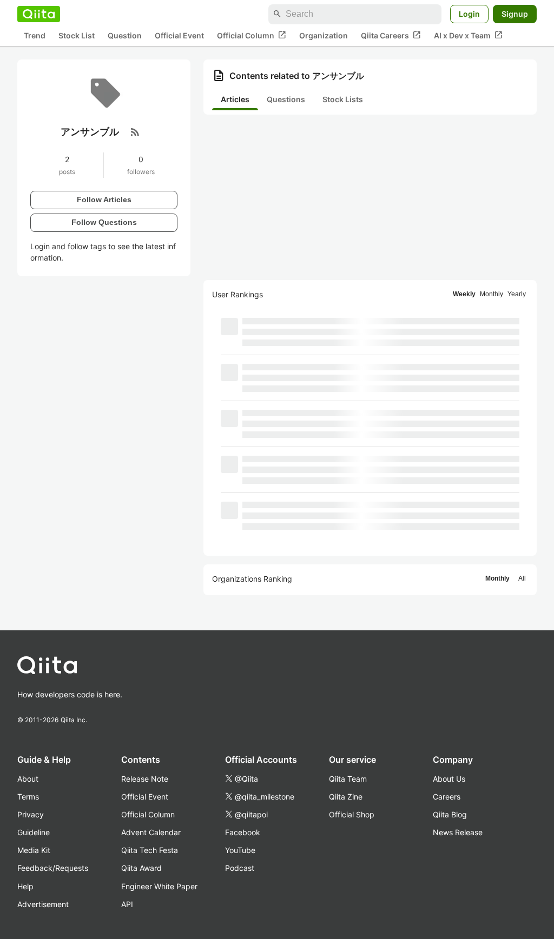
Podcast (239, 868)
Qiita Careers (391, 35)
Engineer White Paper (159, 886)
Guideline (33, 832)
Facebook (242, 832)
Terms (28, 796)
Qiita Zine (345, 796)
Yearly (516, 294)
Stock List (76, 35)
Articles (235, 99)
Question (125, 35)
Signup (515, 13)
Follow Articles (104, 199)
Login (469, 13)
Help (25, 886)
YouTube (240, 850)
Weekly (464, 294)
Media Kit (33, 850)
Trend (34, 35)
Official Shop (351, 814)
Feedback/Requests (52, 868)
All (522, 578)
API (127, 904)
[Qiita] (38, 14)
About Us (449, 778)
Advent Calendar (151, 832)
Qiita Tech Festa (149, 850)
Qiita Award (141, 868)
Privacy (30, 814)
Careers (446, 796)
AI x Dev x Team (468, 35)
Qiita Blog (450, 814)
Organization (323, 35)
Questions (286, 99)
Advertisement (43, 904)
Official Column (251, 35)
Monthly (491, 294)
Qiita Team (348, 778)
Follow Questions (104, 222)
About (27, 778)
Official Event (179, 35)
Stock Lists (342, 99)
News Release (458, 832)
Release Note (144, 778)
